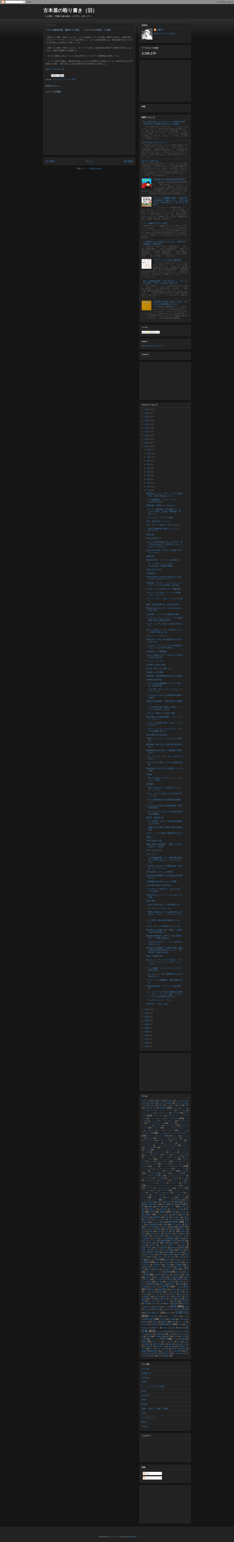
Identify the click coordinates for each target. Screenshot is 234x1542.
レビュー (154, 1200)
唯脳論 (144, 1351)
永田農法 (183, 1207)
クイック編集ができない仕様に (155, 223)
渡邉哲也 (154, 1303)
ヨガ (168, 1193)
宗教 (156, 1259)
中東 (73, 79)
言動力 (144, 1382)
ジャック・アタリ (181, 1148)
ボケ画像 (184, 1178)
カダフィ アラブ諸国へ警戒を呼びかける (164, 833)
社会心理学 (170, 1257)
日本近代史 (147, 1319)
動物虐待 (155, 1309)
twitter (163, 1107)
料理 (172, 1351)
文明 (174, 1339)
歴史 (156, 1353)
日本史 (162, 1319)
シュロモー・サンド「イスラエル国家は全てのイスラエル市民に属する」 (164, 646)
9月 (148, 461)
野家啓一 (159, 1349)
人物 (186, 1275)
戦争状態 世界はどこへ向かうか (160, 505)
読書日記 (182, 1312)
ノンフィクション (163, 1169)
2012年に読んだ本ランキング (154, 142)
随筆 (157, 1277)
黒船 (180, 1239)
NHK (167, 1105)
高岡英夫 (161, 1236)
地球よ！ (150, 837)
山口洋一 (152, 1245)
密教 (176, 1344)
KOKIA (152, 1105)
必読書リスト (147, 1373)
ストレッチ (183, 1152)
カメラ (159, 1130)
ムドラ (155, 1190)
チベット (165, 1157)
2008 (147, 1020)
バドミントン (156, 1171)
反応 (179, 1324)
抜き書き (166, 1324)
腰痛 (187, 1238)
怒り (168, 1304)
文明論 (181, 1339)
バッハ (144, 1171)
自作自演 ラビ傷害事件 (156, 651)
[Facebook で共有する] (60, 75)
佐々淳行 (153, 1241)
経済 (187, 1224)
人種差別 (176, 1275)
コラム (149, 1138)
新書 (167, 1272)
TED (186, 1105)
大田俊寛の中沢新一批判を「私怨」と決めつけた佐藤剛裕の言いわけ (170, 303)
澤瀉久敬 (145, 1356)
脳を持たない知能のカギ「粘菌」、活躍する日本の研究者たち (164, 931)
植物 (164, 1269)
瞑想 (152, 1356)
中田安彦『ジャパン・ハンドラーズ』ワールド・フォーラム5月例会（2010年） (164, 584)
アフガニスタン (162, 1113)
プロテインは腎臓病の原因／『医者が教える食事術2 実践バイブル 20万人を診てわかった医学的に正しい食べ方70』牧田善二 (170, 201)
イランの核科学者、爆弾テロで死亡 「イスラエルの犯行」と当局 (164, 708)
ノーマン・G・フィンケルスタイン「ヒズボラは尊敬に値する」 (164, 730)
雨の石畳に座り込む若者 (156, 735)
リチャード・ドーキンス (156, 636)
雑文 (157, 1243)
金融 (165, 1224)
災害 (143, 1243)
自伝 (186, 1252)
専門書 (165, 1286)
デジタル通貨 (165, 1164)
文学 (144, 1339)
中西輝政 (162, 1299)
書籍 (146, 1262)
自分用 (144, 1404)
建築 (152, 1229)
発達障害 (154, 1324)
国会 (162, 1238)
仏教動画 (158, 1336)
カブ (153, 1130)
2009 (147, 1017)
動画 (173, 1306)
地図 (187, 1294)
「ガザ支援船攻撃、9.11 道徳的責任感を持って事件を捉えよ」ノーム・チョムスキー (164, 860)
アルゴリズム (158, 1116)
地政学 (147, 1296)
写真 (152, 1257)
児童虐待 (157, 1250)
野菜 (167, 1349)
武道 (171, 1334)
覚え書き (146, 1214)
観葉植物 (156, 1217)
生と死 (159, 1282)
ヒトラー (164, 1173)
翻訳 (170, 1344)
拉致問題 (183, 1353)
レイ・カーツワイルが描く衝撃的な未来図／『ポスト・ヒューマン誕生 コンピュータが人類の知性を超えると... (164, 994)
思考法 (183, 1245)
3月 (148, 483)
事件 (182, 1248)
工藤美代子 (168, 1234)
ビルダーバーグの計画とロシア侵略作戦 (163, 589)
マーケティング (177, 1180)
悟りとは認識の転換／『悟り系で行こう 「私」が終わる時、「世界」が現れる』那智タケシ (165, 282)
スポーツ (156, 1155)
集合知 (168, 1260)
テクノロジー (162, 1161)
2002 (147, 1035)
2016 (147, 432)
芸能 (159, 1227)
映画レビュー (169, 1207)
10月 (149, 457)
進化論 (166, 1275)
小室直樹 (157, 1265)
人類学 (149, 1277)
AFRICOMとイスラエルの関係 (159, 872)
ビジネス (184, 1171)
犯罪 (187, 1324)
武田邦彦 (160, 1334)
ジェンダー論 (160, 1145)
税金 (180, 1284)
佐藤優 (163, 1241)
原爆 (143, 1231)
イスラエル (57, 79)
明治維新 (148, 1346)
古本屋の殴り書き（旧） (70, 10)
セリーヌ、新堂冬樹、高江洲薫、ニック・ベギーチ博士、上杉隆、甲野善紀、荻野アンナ (164, 511)
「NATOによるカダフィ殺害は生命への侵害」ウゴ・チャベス (164, 867)
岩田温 (186, 1217)
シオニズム (172, 1145)
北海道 (186, 1342)
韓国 (167, 1217)
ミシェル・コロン (164, 1188)
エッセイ (156, 1128)
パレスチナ (170, 1171)
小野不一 (160, 30)
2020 (147, 417)
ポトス (146, 1180)
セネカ (166, 1155)
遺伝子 (185, 1202)
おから (177, 1128)
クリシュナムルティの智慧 (153, 1386)
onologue (146, 1377)
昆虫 (145, 1241)
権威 (167, 1229)
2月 (148, 487)
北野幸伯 (156, 1344)
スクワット (173, 1150)
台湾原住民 (177, 1292)
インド (171, 1123)
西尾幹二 (171, 1284)
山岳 (143, 1245)
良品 (179, 1351)
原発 (151, 1231)
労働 (175, 1353)
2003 (147, 1031)
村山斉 (146, 1292)
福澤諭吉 (179, 1334)
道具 (163, 1309)
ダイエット (148, 1157)
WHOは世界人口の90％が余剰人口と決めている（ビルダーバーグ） (164, 578)
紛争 (175, 1336)
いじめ (161, 1118)
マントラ (149, 1188)
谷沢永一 (172, 1294)
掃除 (180, 1289)
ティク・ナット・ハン (167, 1159)
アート (184, 1108)
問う (151, 1349)
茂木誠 (171, 1346)
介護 (173, 1212)
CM (185, 1101)
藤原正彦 (147, 1307)
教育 (162, 1222)
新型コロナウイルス (154, 1272)
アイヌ (144, 1110)
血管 (165, 1227)
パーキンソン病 (180, 1169)
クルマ (175, 1136)
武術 (150, 1334)
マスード (162, 1183)
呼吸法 (183, 1231)
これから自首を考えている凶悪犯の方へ (163, 904)
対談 (160, 1292)
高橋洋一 (181, 1236)
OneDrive (146, 1395)
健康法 (181, 1227)
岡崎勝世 (163, 1209)
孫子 (186, 1289)
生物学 (180, 1282)
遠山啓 (149, 774)
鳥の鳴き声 (152, 1301)
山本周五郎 (163, 1245)
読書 (169, 1313)
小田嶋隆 (178, 1265)
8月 (148, 464)
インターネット (167, 1121)
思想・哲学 (146, 1248)
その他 (185, 1155)
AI (154, 1101)
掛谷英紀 (159, 1215)
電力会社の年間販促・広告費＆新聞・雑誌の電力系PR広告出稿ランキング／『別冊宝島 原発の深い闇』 (164, 950)
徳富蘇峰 (177, 1309)
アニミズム (181, 1110)
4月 (148, 479)
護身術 (152, 1234)
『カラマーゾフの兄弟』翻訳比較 (167, 260)
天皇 (175, 1301)
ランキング (178, 1193)
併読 (144, 1341)
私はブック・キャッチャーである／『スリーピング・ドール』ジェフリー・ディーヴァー (164, 962)
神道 (187, 1272)
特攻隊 (185, 1309)
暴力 (179, 1342)
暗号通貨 (149, 1202)
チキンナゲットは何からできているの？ (163, 525)
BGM (161, 1101)
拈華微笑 (150, 784)
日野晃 (181, 1319)
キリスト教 (147, 1133)
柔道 (175, 1260)
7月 (148, 468)
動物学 (146, 1309)
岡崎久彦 (152, 1209)
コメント (149, 1478)
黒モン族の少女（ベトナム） (158, 521)
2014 (147, 439)
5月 (148, 475)
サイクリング (163, 1141)
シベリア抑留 (151, 1147)
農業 (173, 1322)
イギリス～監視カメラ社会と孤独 (160, 713)
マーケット (163, 1180)
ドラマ (184, 1164)
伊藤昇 (159, 1202)
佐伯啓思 (173, 1241)
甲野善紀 (145, 1236)
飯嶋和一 (155, 1328)
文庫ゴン (153, 1339)
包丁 (165, 1342)
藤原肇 (157, 1307)
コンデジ (185, 1138)
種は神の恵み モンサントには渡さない (163, 560)
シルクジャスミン (161, 1150)
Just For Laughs (165, 1103)
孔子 (159, 1234)
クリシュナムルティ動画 (158, 1136)
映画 (158, 1207)
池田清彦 (177, 1296)
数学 (164, 1277)
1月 (148, 490)
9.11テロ (145, 1101)
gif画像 (144, 1103)
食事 (176, 1269)
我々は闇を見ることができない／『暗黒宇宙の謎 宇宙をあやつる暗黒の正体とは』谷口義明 (165, 123)
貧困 (175, 1331)
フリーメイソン (179, 1176)
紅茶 (153, 1236)
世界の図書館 (158, 1279)
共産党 (154, 1222)
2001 (147, 1039)
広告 (177, 1234)
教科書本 (173, 1222)
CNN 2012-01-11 (55, 69)
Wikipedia (176, 1108)
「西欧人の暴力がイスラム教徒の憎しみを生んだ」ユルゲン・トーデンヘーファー (164, 914)
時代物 (181, 1250)
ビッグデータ (151, 1173)
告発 (155, 1239)
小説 (167, 1265)
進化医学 (157, 1275)
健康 (172, 1227)
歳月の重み (151, 901)
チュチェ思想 (176, 1157)
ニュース (66, 79)
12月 (149, 450)
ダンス (157, 1157)
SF (179, 1105)
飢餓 (179, 1220)
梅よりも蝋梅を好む (154, 956)
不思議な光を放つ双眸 (155, 665)
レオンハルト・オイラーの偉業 (159, 517)
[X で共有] (57, 75)
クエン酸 (162, 1133)
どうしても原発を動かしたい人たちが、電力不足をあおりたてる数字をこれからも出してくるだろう (164, 544)
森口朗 (178, 1272)
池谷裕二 (167, 1296)
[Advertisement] (165, 80)
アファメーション (148, 1113)
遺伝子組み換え (150, 1204)
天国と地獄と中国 (154, 840)
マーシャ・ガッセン (154, 661)
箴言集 (166, 1356)
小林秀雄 (169, 1267)
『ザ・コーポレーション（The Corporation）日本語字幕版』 (160, 564)
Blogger (170, 1101)
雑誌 (150, 1243)
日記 (184, 1316)
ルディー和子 (157, 1197)
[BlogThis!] (55, 75)
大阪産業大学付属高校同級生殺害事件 (169, 179)
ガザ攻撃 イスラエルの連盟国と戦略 (162, 614)
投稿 (147, 1473)
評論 (167, 1331)
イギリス (153, 1118)
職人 (169, 1269)
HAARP (152, 1103)
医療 (172, 1204)
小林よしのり (157, 1267)
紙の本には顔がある (150, 161)
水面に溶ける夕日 (154, 569)
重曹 (181, 1260)
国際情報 (170, 1238)
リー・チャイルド (171, 1195)
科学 (152, 1212)
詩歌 (165, 1248)
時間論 (171, 1250)
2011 (147, 1009)
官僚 (167, 1215)
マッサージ (173, 1183)
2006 (147, 1024)
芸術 (153, 1227)
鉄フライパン (164, 1301)
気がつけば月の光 (154, 850)
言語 (166, 1231)
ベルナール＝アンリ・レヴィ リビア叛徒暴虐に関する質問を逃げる (164, 619)
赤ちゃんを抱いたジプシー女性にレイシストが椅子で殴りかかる (164, 631)
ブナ (168, 1176)
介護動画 (183, 1212)
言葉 (173, 1231)
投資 (176, 1303)
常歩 (150, 1269)
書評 (157, 1262)
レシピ (181, 1197)
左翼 (182, 1241)
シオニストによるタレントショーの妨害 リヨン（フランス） (164, 593)
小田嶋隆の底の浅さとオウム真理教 (161, 881)
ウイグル (158, 1126)
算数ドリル (174, 1245)
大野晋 (164, 1294)
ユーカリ (152, 1193)
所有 (187, 1260)
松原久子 (179, 1267)
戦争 (186, 1286)
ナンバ (155, 1166)
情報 (156, 1269)
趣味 (149, 1260)
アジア (151, 1110)
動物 (186, 1307)
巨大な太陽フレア (154, 538)
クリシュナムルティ (178, 1133)
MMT (160, 1105)
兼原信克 (145, 1229)
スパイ (147, 1154)
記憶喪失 (172, 1219)
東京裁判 (185, 1303)
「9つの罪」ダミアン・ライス (159, 1000)
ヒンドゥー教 (176, 1173)
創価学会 (150, 1289)
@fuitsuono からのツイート (153, 346)
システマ (184, 1145)
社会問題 (181, 1257)
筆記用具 (159, 1331)
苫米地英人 (151, 573)
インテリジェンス (156, 1123)
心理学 (185, 1269)
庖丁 (172, 1342)
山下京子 (182, 1243)
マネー (184, 1183)
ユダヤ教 (160, 1193)
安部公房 (150, 534)
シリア (147, 1150)
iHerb (144, 1413)
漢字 (184, 1215)
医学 (164, 1204)
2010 (147, 1013)
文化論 (183, 1336)
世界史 (169, 1279)
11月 (149, 453)
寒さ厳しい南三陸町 (154, 672)
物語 (167, 1336)
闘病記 (165, 1307)
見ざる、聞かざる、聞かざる (158, 668)
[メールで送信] (52, 75)
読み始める (152, 1312)
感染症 (175, 1214)
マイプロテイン (148, 1417)
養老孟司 (154, 1351)
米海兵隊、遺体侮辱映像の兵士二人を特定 (164, 676)
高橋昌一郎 (172, 1236)
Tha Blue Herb (150, 1108)
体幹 (153, 1292)
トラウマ (176, 1164)
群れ (179, 1225)
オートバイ (168, 1128)
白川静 (144, 1324)
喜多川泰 (147, 1220)
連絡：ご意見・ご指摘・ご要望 (155, 1408)
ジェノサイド (169, 1143)
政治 (149, 1282)
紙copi (144, 1422)
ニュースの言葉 (147, 1169)
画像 (162, 1212)
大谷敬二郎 (155, 1294)
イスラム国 (154, 1121)
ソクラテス (176, 1154)
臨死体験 (149, 1353)
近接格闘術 (153, 1224)
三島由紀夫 (169, 1243)
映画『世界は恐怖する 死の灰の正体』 (163, 604)
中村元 (171, 1299)
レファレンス (167, 1200)
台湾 (168, 1292)
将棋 (148, 1265)
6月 (148, 472)
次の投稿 (50, 161)
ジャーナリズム (166, 1147)
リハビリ (183, 1195)
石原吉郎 (154, 1287)
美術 (173, 1328)
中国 (152, 1299)
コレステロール (162, 1138)
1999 (147, 1046)
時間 (163, 1250)
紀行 (164, 1220)
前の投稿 (128, 161)
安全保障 (177, 1200)
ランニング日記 (157, 1195)
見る (174, 1229)
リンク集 (145, 1369)
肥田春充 (165, 1328)
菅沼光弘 (174, 1277)
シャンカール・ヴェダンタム (158, 908)
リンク (144, 1197)
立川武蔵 (165, 1351)
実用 (179, 1255)
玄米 (159, 1231)
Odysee (145, 1426)
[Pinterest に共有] (62, 75)
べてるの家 (159, 1178)
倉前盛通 (162, 1289)
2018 (147, 424)
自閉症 (161, 1255)
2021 (147, 413)
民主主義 (185, 1344)
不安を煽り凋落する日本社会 (158, 885)
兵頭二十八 (156, 1342)
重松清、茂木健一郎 (154, 817)
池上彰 (157, 1296)
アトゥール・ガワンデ (165, 1110)
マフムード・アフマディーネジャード (163, 1186)
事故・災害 (146, 1250)
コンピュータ (149, 1141)
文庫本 (162, 1339)
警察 (147, 1227)
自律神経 (170, 1255)
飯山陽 (146, 1328)
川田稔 (178, 1287)
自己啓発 (154, 1252)
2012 (147, 446)
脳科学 (164, 1322)
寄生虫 (157, 1219)
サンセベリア (178, 1141)
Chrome (178, 1101)
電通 (146, 1304)
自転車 (166, 1252)
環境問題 (145, 1217)
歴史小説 (166, 1353)
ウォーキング (170, 1125)
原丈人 (183, 1229)
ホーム (89, 161)
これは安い (174, 1138)
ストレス (172, 1152)
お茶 (147, 1130)
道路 (169, 1309)
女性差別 (177, 1262)
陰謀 (180, 1204)
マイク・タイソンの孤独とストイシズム (163, 926)
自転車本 (177, 1252)
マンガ (185, 1186)
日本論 (172, 1319)
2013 (147, 443)
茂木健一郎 (160, 1346)
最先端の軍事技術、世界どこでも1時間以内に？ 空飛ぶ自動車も (164, 937)
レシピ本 (145, 1200)
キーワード (169, 1130)
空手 (173, 1224)
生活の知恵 (170, 1282)
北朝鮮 (147, 1344)
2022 (147, 409)
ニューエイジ (165, 1166)
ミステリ (180, 1188)
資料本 (174, 1248)
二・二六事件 (173, 1316)
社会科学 (160, 1257)
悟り (143, 1234)
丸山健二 (176, 1217)
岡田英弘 (173, 1209)
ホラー (154, 1180)
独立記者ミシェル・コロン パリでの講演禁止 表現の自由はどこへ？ (164, 494)
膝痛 (180, 1328)
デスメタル (151, 854)
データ (151, 1161)
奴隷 (161, 1304)
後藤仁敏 (150, 556)
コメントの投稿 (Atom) (92, 168)
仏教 (148, 1336)
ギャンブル (182, 1130)
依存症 (168, 1202)
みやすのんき (146, 1190)
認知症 (155, 1322)
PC (173, 1105)
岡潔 (143, 1209)
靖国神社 (175, 1349)
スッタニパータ (158, 1152)
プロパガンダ (147, 1178)
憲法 (158, 1229)
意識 (176, 1202)
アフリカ (175, 1113)
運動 (150, 1207)
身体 (146, 1274)
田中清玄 (184, 1301)
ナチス (144, 1166)
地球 (181, 1294)
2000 (147, 1043)
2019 (147, 420)
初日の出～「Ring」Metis (157, 1004)
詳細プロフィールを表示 (164, 33)
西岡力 (162, 1284)
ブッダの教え (156, 1175)
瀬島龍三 (180, 1279)
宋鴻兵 (173, 1289)
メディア (164, 1190)
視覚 (158, 1248)
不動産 (181, 1331)
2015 (147, 435)
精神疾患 (151, 1284)
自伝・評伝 (149, 1254)
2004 (147, 1028)
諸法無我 (166, 1262)
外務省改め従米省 (154, 680)
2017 (147, 428)
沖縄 (181, 1209)
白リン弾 (182, 1322)
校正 (184, 1234)
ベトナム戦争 (173, 1178)
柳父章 (183, 1349)
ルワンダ (170, 1197)
